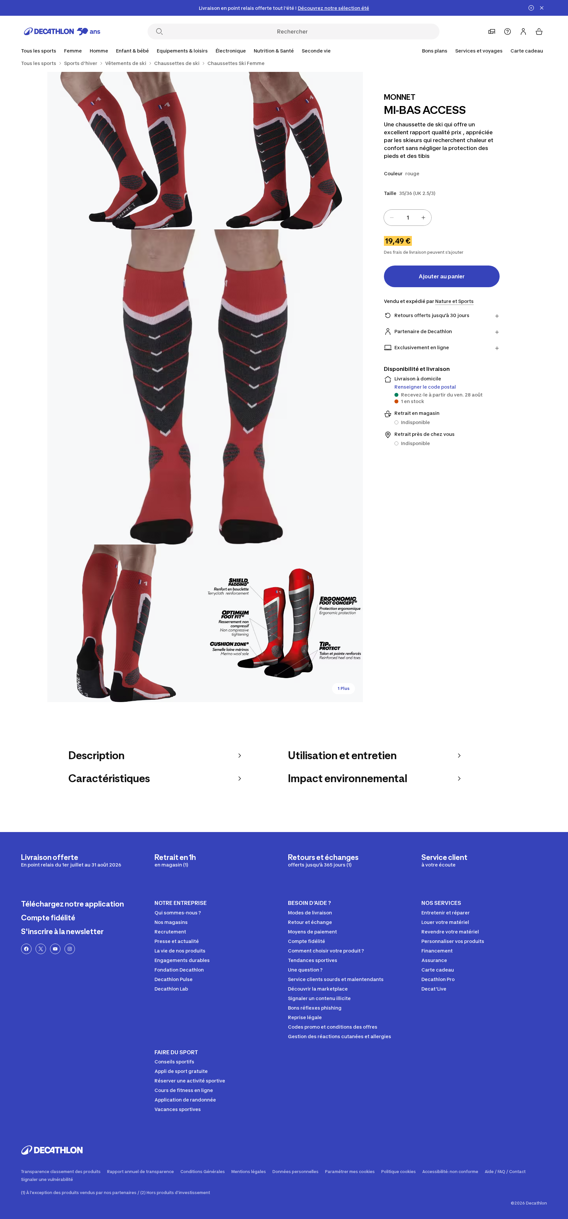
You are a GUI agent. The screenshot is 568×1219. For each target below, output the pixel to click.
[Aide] (507, 31)
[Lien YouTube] (55, 949)
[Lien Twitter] (41, 949)
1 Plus (343, 688)
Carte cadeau (526, 50)
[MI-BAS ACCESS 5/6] (284, 623)
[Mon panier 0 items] (539, 31)
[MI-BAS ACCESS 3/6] (205, 387)
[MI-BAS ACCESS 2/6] (126, 150)
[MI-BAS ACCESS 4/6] (126, 623)
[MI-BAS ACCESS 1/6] (284, 150)
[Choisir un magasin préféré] (492, 31)
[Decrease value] (392, 217)
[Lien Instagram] (69, 949)
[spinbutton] (407, 217)
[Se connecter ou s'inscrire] (523, 31)
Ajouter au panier (442, 276)
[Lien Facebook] (26, 949)
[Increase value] (423, 217)
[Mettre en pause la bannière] (531, 8)
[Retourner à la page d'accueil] (62, 31)
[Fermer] (541, 8)
